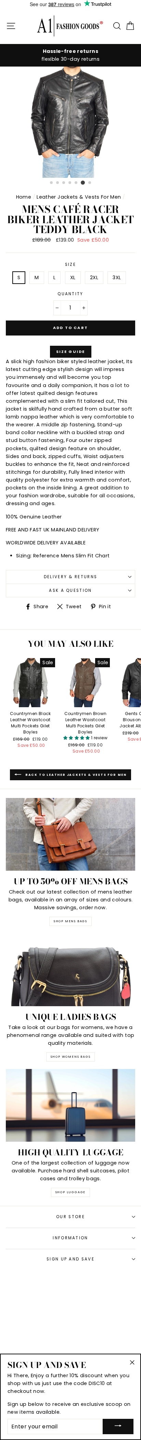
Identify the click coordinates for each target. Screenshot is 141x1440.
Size (70, 264)
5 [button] (76, 183)
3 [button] (64, 183)
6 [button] (83, 183)
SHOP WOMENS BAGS (71, 1057)
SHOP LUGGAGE (70, 1192)
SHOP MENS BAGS (70, 921)
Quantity (70, 294)
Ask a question (70, 590)
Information (70, 1238)
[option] (70, 55)
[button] (77, 738)
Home (23, 197)
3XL (117, 277)
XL (73, 277)
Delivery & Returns (71, 577)
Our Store (70, 1217)
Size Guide (70, 351)
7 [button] (90, 183)
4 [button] (70, 183)
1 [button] (51, 183)
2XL (94, 277)
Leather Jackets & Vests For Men (79, 197)
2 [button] (58, 183)
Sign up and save (70, 1259)
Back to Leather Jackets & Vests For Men (75, 774)
